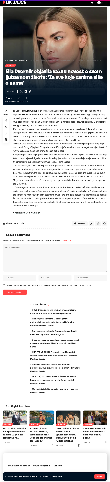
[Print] (6, 139)
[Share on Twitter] (21, 91)
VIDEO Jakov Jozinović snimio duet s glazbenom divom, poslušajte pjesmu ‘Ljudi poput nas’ (67, 435)
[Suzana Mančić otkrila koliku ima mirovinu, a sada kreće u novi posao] (95, 418)
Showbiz (10, 65)
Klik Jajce (14, 2)
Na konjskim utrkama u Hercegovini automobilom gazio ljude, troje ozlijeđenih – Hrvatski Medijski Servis (52, 322)
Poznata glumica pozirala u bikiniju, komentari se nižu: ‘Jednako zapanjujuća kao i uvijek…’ (41, 435)
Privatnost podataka (39, 476)
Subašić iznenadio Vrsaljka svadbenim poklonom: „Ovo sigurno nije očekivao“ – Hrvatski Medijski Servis (55, 368)
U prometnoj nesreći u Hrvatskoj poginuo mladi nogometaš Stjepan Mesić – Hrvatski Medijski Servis (54, 343)
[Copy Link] (30, 91)
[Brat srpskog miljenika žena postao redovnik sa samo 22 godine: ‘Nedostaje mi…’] (15, 418)
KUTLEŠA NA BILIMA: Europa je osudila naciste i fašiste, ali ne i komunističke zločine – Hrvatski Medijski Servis (53, 355)
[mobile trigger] (105, 3)
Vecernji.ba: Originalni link (26, 213)
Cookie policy (56, 476)
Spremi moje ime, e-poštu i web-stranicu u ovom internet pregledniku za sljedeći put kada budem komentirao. (49, 285)
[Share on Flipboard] (26, 91)
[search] (87, 2)
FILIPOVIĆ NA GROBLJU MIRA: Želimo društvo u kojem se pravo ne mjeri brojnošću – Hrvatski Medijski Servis (53, 380)
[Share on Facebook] (17, 91)
